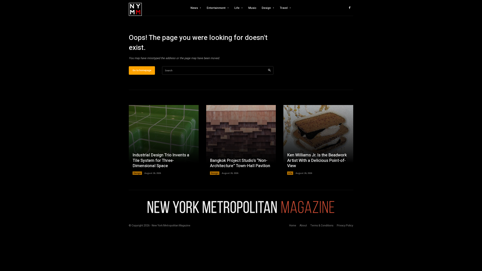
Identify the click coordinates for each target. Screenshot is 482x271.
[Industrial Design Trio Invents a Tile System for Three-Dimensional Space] (164, 140)
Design (137, 173)
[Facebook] (349, 7)
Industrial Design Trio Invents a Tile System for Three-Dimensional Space (161, 160)
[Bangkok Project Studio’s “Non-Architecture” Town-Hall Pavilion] (241, 140)
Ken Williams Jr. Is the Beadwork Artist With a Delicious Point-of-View (317, 160)
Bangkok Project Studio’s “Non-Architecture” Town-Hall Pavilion (240, 163)
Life (290, 173)
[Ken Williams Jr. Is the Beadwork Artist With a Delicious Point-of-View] (318, 140)
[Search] (269, 70)
